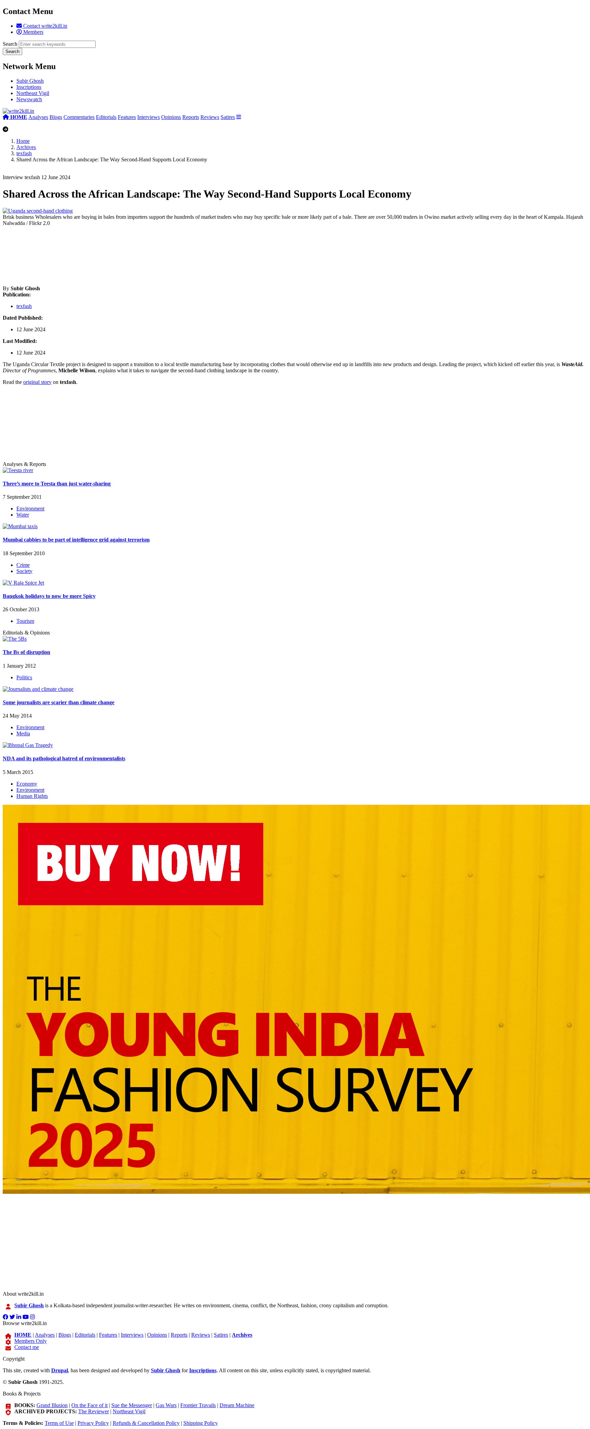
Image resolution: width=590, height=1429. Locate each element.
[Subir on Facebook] (5, 1317)
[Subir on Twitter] (12, 1317)
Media (23, 733)
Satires (228, 117)
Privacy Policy (93, 1423)
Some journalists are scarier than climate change (58, 702)
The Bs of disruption (26, 652)
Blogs (56, 117)
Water (22, 515)
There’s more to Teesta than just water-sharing (57, 483)
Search (10, 44)
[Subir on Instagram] (32, 1317)
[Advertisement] (207, 255)
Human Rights (32, 796)
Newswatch (29, 99)
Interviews (148, 117)
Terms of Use (59, 1423)
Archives (26, 147)
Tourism (25, 621)
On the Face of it (89, 1405)
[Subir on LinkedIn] (18, 1317)
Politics (24, 677)
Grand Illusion (52, 1405)
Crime (23, 565)
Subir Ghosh (30, 81)
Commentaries (79, 117)
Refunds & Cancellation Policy (146, 1423)
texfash (24, 153)
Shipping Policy (200, 1423)
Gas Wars (166, 1405)
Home (23, 141)
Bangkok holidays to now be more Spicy (49, 596)
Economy (26, 784)
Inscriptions (28, 87)
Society (24, 571)
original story (37, 382)
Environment (30, 508)
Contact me (26, 1347)
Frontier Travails (198, 1405)
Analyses (38, 117)
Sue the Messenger (131, 1405)
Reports (190, 117)
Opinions (171, 117)
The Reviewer (93, 1411)
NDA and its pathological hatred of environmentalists (64, 758)
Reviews (209, 117)
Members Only (30, 1341)
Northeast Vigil (32, 93)
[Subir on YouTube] (26, 1317)
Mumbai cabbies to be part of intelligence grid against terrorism (76, 540)
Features (127, 117)
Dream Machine (237, 1405)
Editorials (106, 117)
